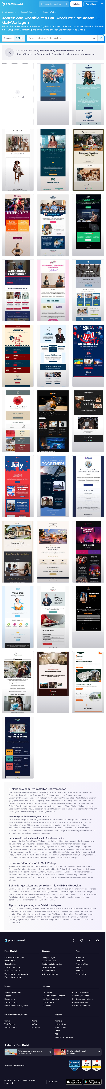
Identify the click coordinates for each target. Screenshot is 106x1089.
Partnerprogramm (12, 967)
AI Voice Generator (80, 996)
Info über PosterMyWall (14, 957)
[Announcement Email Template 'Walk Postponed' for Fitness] (53, 94)
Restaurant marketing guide (16, 1005)
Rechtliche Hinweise (64, 1037)
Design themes (48, 967)
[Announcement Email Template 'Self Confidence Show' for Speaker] (88, 617)
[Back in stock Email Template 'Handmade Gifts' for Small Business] (88, 160)
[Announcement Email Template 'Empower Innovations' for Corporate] (88, 94)
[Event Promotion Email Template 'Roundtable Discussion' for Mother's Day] (53, 290)
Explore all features (50, 974)
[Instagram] (81, 940)
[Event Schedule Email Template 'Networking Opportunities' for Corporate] (18, 748)
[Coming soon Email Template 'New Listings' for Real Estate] (18, 552)
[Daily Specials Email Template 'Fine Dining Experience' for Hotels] (53, 552)
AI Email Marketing (51, 999)
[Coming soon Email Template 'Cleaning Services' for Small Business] (18, 617)
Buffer (34, 1024)
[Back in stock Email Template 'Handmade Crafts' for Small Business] (88, 421)
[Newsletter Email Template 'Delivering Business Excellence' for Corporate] (53, 356)
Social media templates (52, 964)
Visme (34, 1021)
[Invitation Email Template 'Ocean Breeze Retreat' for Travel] (18, 682)
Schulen (79, 970)
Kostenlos (80, 957)
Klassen (7, 996)
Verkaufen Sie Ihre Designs (16, 974)
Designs (8, 38)
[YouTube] (97, 940)
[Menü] (102, 4)
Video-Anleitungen (12, 992)
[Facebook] (73, 940)
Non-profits (81, 974)
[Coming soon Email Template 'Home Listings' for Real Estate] (88, 682)
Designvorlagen (48, 957)
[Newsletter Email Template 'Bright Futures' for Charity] (53, 225)
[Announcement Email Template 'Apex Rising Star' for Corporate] (88, 486)
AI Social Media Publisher (54, 996)
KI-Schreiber (49, 1002)
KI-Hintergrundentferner (83, 999)
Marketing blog (10, 1002)
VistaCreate (9, 1024)
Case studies (10, 964)
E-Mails (19, 38)
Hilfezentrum (60, 1024)
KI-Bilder (47, 1005)
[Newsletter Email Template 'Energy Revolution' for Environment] (53, 486)
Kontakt (58, 1021)
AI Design (47, 992)
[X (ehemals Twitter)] (89, 940)
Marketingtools (48, 970)
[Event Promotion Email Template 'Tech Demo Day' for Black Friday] (88, 225)
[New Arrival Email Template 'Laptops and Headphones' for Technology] (53, 421)
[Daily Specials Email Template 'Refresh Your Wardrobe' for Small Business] (18, 160)
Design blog (9, 999)
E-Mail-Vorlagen (9, 12)
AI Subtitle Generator (81, 992)
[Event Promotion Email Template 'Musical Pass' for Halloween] (88, 552)
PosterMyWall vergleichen (15, 1014)
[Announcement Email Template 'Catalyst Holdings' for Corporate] (53, 160)
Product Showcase (29, 12)
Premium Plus (82, 964)
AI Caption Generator (81, 1005)
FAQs (57, 1031)
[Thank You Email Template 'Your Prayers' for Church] (53, 682)
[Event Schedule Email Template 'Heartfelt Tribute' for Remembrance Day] (18, 421)
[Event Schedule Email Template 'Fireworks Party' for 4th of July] (18, 486)
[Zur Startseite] (11, 4)
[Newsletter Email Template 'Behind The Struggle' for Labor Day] (88, 290)
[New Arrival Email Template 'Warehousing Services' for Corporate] (18, 290)
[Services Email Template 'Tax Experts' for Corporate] (53, 617)
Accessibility (60, 1027)
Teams (79, 967)
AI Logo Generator (80, 1002)
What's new (9, 961)
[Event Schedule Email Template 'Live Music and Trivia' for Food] (18, 356)
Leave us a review (12, 970)
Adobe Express (10, 1027)
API (56, 1034)
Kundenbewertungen (13, 977)
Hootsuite (35, 1027)
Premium (80, 961)
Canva (7, 1021)
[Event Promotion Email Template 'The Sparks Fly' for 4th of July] (88, 356)
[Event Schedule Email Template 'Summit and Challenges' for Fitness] (18, 225)
